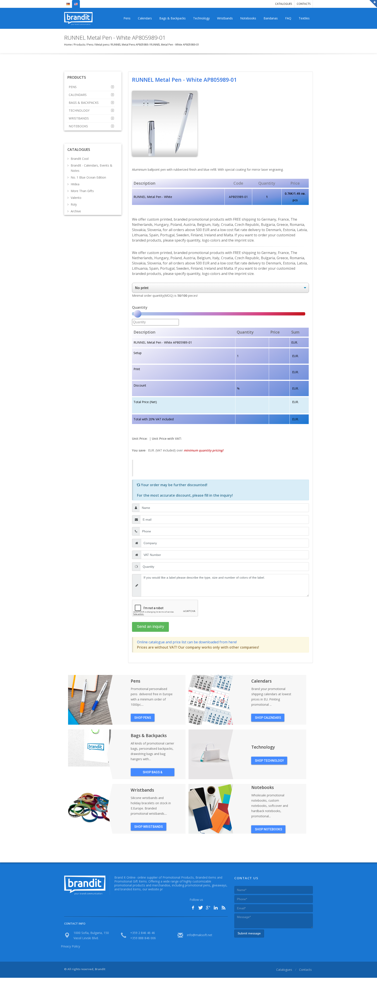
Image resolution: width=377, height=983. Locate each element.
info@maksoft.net (199, 935)
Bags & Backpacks (172, 18)
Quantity (139, 307)
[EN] (76, 2)
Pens (126, 18)
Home (68, 44)
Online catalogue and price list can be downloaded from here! (187, 642)
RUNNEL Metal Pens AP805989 (129, 44)
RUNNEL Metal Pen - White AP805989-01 (174, 44)
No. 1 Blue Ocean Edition (88, 177)
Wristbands (225, 18)
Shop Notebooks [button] (268, 829)
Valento (76, 198)
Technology (201, 18)
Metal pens (102, 44)
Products (79, 44)
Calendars (145, 18)
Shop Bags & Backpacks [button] (152, 773)
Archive (76, 211)
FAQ (288, 18)
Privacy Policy (70, 946)
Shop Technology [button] (269, 760)
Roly (74, 204)
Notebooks (248, 18)
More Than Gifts (82, 191)
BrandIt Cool (80, 159)
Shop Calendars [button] (268, 717)
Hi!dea (75, 184)
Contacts (303, 4)
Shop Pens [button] (142, 717)
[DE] (68, 2)
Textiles (304, 18)
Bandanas (271, 18)
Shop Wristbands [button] (148, 826)
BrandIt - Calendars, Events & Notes (91, 168)
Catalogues (283, 4)
